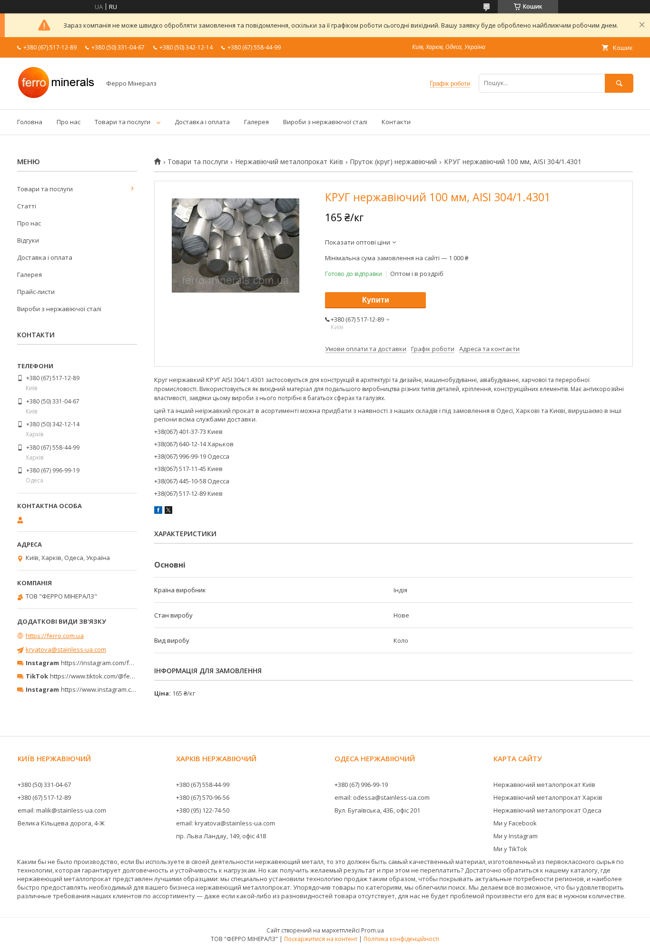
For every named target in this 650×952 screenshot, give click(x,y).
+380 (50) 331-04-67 (44, 784)
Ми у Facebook (515, 823)
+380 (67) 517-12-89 (44, 797)
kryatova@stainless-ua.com (66, 649)
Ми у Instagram (515, 836)
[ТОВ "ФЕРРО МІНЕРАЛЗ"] (56, 97)
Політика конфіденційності (401, 939)
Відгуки (28, 240)
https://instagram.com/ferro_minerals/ (116, 662)
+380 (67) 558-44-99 (202, 784)
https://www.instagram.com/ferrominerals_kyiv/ (130, 689)
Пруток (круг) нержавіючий (393, 162)
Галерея (256, 122)
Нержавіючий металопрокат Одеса (547, 810)
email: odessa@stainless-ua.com (382, 797)
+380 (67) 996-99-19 (361, 784)
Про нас (68, 122)
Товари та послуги (122, 122)
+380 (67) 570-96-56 (202, 797)
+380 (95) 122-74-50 (202, 810)
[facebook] (158, 511)
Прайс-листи (36, 291)
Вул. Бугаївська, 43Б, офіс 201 (377, 810)
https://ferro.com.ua (55, 635)
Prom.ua (372, 930)
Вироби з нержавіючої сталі (325, 122)
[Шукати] (619, 83)
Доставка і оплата (202, 122)
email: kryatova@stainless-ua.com (225, 823)
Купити (375, 300)
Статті (26, 206)
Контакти (396, 122)
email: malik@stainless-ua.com (62, 810)
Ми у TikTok (510, 848)
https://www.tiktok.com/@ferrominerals (107, 676)
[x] (168, 511)
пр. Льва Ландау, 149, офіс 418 (221, 836)
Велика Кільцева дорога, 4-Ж (61, 823)
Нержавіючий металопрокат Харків (547, 797)
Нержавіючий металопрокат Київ (289, 162)
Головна (29, 122)
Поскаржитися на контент (320, 939)
